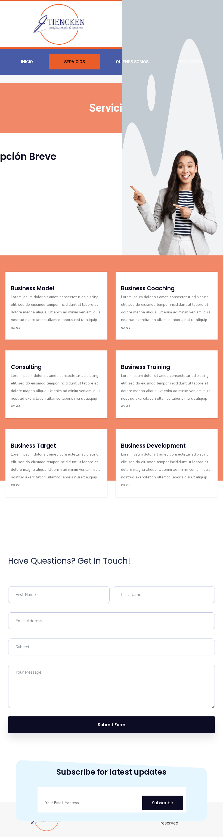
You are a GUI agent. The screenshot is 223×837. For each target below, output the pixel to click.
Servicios (74, 61)
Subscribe (162, 803)
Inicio (27, 61)
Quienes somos (132, 61)
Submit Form (111, 725)
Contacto (191, 61)
